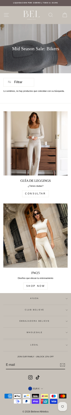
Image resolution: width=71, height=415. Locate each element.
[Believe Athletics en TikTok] (38, 377)
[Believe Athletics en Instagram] (30, 377)
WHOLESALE (35, 332)
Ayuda (34, 298)
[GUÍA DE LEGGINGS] (35, 143)
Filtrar (17, 82)
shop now (35, 286)
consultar (35, 193)
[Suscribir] (62, 365)
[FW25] (35, 235)
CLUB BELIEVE (34, 310)
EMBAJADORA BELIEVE (35, 321)
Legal (34, 345)
